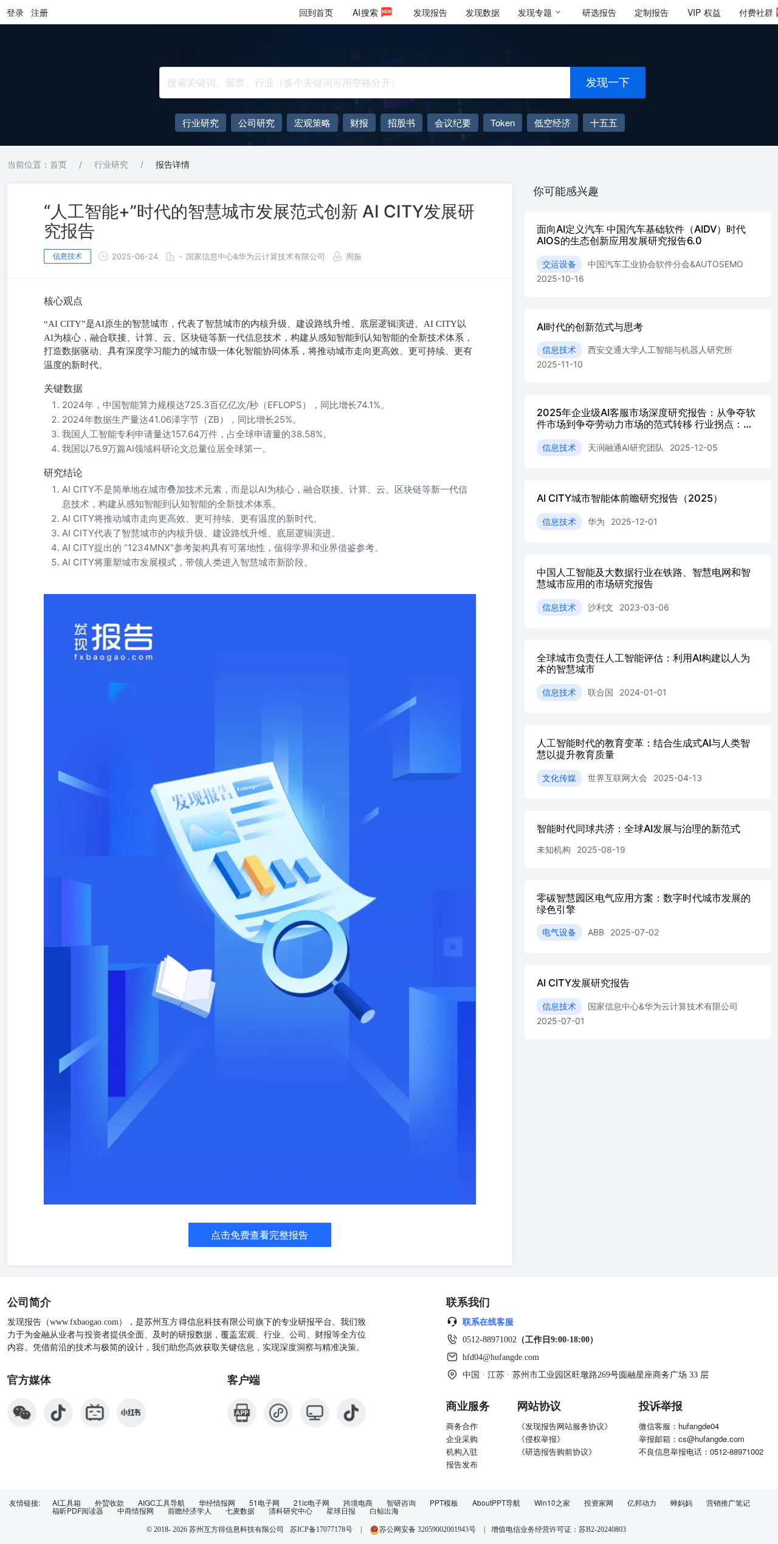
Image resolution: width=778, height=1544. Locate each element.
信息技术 (67, 256)
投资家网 (598, 1502)
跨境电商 (358, 1502)
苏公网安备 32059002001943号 (428, 1529)
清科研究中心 (290, 1510)
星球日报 (341, 1510)
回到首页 (316, 12)
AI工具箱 (66, 1502)
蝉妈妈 (681, 1502)
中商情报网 (135, 1510)
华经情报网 (217, 1502)
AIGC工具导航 (161, 1502)
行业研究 (111, 164)
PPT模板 (444, 1502)
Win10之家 (552, 1502)
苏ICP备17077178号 (321, 1529)
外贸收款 (109, 1502)
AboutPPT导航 (496, 1502)
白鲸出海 (384, 1510)
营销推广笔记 (728, 1502)
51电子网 (264, 1502)
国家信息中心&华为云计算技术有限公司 (255, 256)
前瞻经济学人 (190, 1510)
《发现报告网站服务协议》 (564, 1426)
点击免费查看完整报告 (259, 1235)
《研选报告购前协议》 (556, 1451)
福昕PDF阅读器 (77, 1510)
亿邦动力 (641, 1502)
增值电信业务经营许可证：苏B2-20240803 (558, 1529)
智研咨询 (401, 1502)
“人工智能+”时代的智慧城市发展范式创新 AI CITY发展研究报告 (259, 221)
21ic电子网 (311, 1502)
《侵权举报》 (541, 1438)
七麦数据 (240, 1510)
